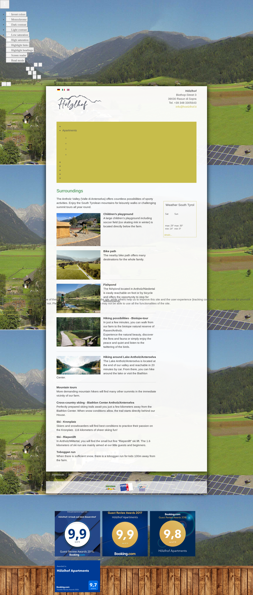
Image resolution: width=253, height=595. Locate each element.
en (7, 292)
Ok (2, 310)
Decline (9, 310)
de (7, 284)
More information (10, 314)
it (6, 288)
